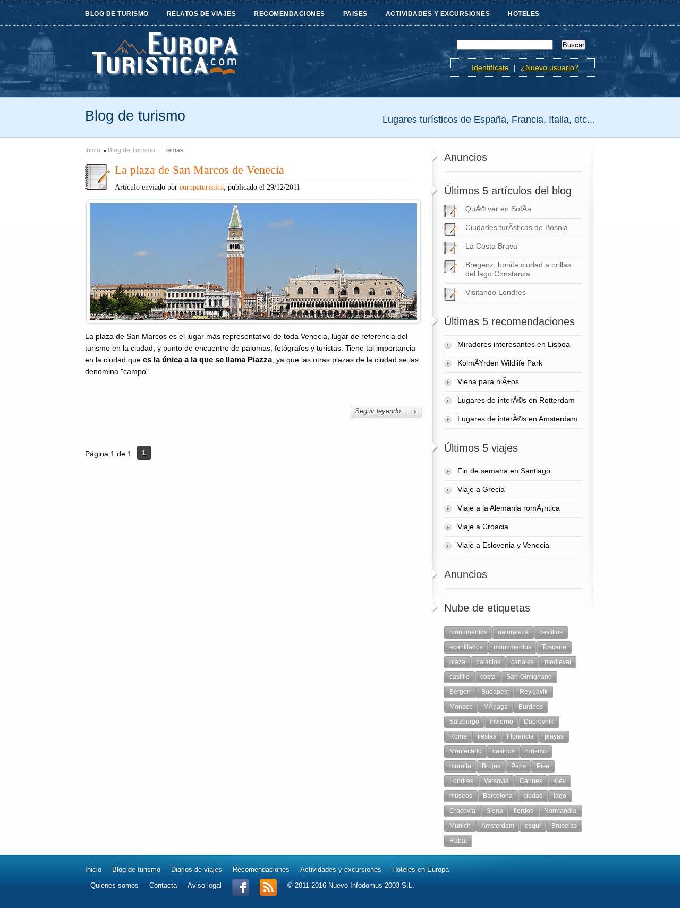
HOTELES (524, 14)
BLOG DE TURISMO (117, 14)
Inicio (92, 150)
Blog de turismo (136, 869)
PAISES (355, 14)
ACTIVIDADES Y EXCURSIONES (438, 14)
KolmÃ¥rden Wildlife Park (499, 363)
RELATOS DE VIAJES (201, 14)
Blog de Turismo (131, 150)
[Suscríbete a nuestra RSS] (268, 893)
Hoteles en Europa (420, 869)
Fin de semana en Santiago (503, 470)
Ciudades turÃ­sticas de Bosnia (516, 227)
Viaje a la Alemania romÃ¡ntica (508, 508)
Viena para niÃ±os (488, 381)
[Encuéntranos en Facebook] (240, 893)
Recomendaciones (261, 869)
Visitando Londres (495, 292)
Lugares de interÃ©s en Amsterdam (517, 418)
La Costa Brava (491, 246)
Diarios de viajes (196, 869)
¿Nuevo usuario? (550, 67)
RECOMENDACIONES (289, 14)
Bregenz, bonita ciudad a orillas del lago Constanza (518, 269)
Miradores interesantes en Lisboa (513, 344)
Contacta (163, 885)
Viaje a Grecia (481, 489)
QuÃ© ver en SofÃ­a (498, 209)
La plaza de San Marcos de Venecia (199, 169)
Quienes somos (114, 885)
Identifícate (490, 67)
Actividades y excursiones (340, 869)
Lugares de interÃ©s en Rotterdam (516, 400)
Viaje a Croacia (482, 526)
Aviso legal (205, 885)
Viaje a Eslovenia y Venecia (503, 545)
